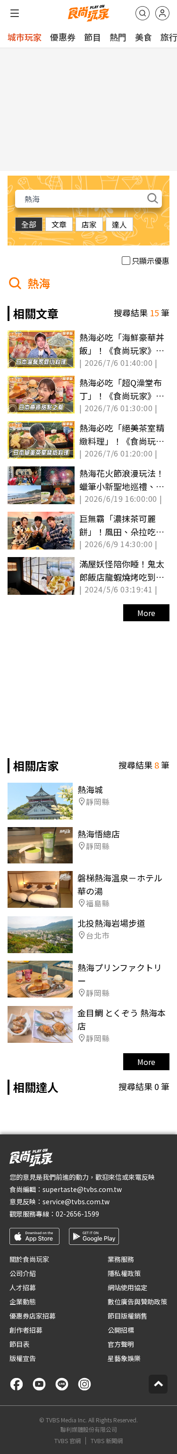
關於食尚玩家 (29, 1259)
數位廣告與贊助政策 (137, 1301)
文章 (59, 224)
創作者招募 (25, 1330)
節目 (92, 37)
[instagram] (84, 1384)
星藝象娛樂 (124, 1358)
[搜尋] (142, 13)
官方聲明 (121, 1344)
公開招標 (121, 1330)
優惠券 (63, 37)
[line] (62, 1384)
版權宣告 (22, 1358)
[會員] (162, 13)
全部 (28, 224)
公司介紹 (22, 1273)
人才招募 (22, 1287)
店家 (89, 224)
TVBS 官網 (67, 1441)
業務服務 (121, 1259)
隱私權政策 (124, 1273)
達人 (119, 224)
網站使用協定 (127, 1287)
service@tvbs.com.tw (76, 1201)
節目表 (19, 1344)
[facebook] (16, 1384)
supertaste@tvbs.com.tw (82, 1189)
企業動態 (22, 1301)
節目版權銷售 (127, 1315)
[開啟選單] (15, 13)
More (146, 612)
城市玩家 (25, 37)
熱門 (118, 37)
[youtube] (39, 1384)
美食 (143, 37)
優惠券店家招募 (32, 1315)
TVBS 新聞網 (107, 1441)
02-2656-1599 (77, 1213)
